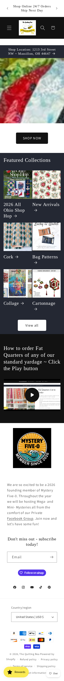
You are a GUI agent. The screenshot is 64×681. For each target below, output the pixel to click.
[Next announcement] (57, 8)
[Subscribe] (52, 557)
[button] (9, 28)
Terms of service (23, 666)
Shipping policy (46, 666)
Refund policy (28, 659)
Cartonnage (43, 303)
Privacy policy (49, 659)
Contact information (34, 672)
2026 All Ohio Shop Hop (14, 210)
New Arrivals (46, 204)
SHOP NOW (32, 138)
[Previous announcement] (7, 8)
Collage (11, 303)
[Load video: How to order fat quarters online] (32, 395)
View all (31, 325)
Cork (9, 256)
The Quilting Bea (29, 654)
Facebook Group (20, 518)
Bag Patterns (45, 256)
